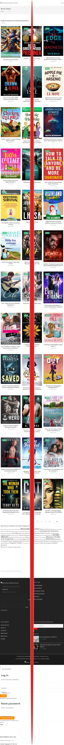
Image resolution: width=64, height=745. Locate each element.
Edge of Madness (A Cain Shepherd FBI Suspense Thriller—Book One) (53, 58)
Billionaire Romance (46, 529)
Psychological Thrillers (25, 539)
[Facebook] (1, 615)
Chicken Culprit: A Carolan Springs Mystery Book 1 (10, 139)
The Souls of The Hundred (10, 59)
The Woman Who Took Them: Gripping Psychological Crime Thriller (10, 511)
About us (3, 627)
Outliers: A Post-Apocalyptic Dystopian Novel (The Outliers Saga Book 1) (53, 511)
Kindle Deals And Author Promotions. (29, 658)
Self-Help (39, 541)
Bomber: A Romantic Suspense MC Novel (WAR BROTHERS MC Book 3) (53, 264)
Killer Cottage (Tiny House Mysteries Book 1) (10, 181)
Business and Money (5, 531)
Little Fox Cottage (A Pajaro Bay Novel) (11, 262)
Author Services (5, 625)
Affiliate (47, 658)
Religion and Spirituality (41, 539)
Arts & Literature (16, 529)
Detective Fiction (39, 533)
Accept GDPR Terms (40, 631)
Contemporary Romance (48, 531)
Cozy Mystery (16, 533)
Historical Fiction (15, 535)
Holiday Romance (35, 535)
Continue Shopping (4, 744)
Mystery (44, 537)
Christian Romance (23, 531)
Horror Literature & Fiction (46, 535)
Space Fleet (59, 541)
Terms (39, 658)
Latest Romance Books (38, 593)
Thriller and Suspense (45, 543)
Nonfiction (16, 539)
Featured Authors (37, 588)
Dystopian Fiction (49, 533)
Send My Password (7, 718)
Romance (50, 538)
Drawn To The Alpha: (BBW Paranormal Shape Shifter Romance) (10, 98)
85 (57, 521)
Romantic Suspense (12, 541)
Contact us (3, 630)
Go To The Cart (13, 744)
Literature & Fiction (14, 537)
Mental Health (22, 537)
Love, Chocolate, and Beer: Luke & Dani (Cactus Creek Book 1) (10, 347)
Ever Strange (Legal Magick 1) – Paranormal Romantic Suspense (53, 306)
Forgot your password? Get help (8, 698)
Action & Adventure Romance (7, 529)
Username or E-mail (6, 716)
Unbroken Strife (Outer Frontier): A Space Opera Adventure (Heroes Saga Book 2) (53, 139)
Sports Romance (5, 543)
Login (3, 695)
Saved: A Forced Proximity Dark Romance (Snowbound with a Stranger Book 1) (10, 386)
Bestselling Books (6, 669)
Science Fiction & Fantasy (28, 541)
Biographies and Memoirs (57, 529)
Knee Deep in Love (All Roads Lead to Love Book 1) (53, 470)
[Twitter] (1, 613)
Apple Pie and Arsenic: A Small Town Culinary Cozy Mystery (53, 98)
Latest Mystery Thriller (38, 591)
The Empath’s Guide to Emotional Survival (10, 223)
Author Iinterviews (37, 599)
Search (14, 22)
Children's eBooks (14, 531)
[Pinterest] (1, 617)
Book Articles (4, 633)
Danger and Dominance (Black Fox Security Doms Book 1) (10, 470)
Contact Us (5, 589)
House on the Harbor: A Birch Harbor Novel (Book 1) (53, 429)
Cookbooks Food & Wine (6, 533)
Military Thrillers (38, 537)
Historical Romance (24, 535)
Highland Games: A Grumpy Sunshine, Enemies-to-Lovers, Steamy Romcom (53, 222)
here (29, 599)
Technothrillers (25, 543)
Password (3, 692)
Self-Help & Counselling (49, 541)
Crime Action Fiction (27, 533)
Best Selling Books (37, 585)
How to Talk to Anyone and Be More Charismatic (53, 183)
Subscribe (35, 629)
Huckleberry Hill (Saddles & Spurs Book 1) (53, 345)
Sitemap (3, 639)
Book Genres (4, 636)
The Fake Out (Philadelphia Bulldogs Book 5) (53, 386)
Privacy (43, 658)
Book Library (36, 596)
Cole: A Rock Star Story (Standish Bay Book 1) (10, 304)
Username (4, 688)
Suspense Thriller (16, 543)
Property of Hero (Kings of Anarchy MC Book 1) (10, 426)
